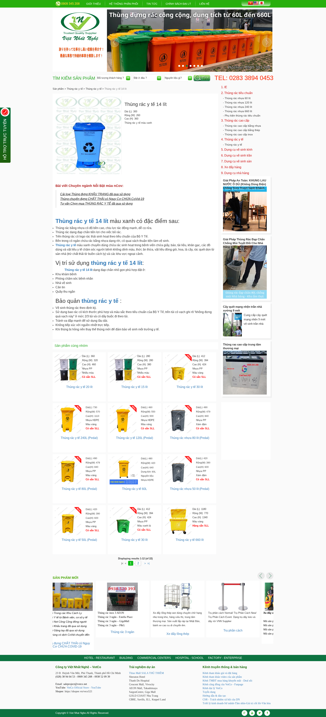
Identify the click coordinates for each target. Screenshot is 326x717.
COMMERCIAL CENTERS (154, 657)
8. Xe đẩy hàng (231, 167)
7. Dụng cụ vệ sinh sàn (236, 161)
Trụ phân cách (189, 630)
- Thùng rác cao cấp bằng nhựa (242, 125)
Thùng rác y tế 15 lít (134, 387)
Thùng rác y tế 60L (134, 488)
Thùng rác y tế (75, 88)
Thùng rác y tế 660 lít (190, 539)
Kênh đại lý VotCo (212, 688)
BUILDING (126, 657)
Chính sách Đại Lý (178, 3)
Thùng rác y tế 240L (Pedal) (79, 437)
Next (266, 42)
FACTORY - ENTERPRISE (225, 657)
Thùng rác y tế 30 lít (190, 387)
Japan (261, 3)
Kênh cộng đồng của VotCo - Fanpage (223, 684)
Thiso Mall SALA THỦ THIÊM (146, 673)
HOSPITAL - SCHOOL (189, 657)
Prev (114, 42)
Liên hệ (204, 3)
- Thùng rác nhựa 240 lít (237, 106)
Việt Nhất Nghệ (80, 27)
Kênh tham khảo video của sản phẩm (222, 676)
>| (148, 563)
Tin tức (151, 3)
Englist (256, 3)
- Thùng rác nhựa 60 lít (237, 98)
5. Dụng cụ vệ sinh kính (236, 149)
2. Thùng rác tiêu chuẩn (237, 93)
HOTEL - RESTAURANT (99, 657)
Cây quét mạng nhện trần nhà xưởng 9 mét (242, 308)
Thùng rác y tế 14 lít (81, 221)
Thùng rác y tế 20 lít (79, 387)
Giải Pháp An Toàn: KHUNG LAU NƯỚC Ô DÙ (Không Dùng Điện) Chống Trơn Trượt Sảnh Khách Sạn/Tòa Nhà (244, 186)
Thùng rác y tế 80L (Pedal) (79, 488)
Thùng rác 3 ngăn (79, 632)
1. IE (224, 87)
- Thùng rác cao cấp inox (238, 134)
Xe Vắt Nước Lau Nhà (245, 640)
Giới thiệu (93, 3)
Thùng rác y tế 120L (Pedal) (134, 437)
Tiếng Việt (250, 3)
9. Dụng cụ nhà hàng (235, 173)
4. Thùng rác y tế (232, 139)
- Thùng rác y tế (232, 144)
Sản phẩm (58, 88)
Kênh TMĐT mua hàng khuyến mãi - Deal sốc (227, 680)
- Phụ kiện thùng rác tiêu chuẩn (241, 115)
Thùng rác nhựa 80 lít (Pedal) (189, 437)
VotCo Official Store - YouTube (84, 687)
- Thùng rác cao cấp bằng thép (241, 130)
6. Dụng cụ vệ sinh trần (236, 155)
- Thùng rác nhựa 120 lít (237, 102)
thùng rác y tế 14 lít (116, 263)
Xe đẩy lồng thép (134, 633)
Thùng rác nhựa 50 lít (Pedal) (189, 488)
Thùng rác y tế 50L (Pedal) (79, 539)
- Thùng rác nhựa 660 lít (237, 111)
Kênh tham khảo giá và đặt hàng (220, 673)
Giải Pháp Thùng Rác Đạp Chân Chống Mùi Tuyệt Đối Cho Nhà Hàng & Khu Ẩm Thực (244, 243)
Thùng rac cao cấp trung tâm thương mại (242, 346)
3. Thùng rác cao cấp (235, 120)
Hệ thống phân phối (123, 3)
